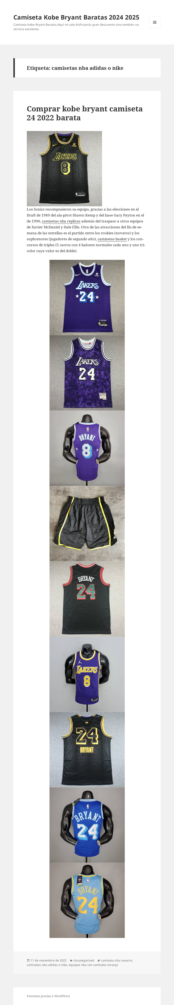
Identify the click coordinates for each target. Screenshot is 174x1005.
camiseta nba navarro (116, 960)
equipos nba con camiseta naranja (93, 965)
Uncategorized (83, 960)
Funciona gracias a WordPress (48, 996)
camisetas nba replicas (61, 221)
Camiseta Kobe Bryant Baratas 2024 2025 (76, 17)
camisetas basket (112, 238)
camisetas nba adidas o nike (47, 965)
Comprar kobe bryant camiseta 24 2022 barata (85, 113)
